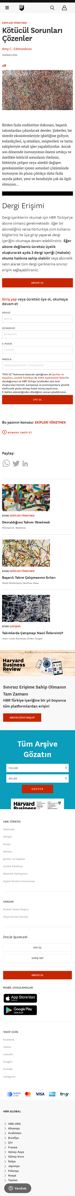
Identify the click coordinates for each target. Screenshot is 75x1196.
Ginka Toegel (34, 638)
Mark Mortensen (11, 583)
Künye (6, 844)
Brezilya (13, 1138)
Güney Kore (15, 1156)
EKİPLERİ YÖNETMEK (14, 23)
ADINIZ (6, 312)
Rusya (11, 1175)
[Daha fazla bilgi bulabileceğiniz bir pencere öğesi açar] (17, 1188)
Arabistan (14, 1133)
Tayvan (12, 1180)
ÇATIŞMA (15, 626)
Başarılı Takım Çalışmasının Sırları (29, 577)
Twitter (7, 1047)
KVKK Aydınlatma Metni (52, 377)
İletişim (7, 836)
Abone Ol (37, 282)
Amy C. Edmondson (17, 49)
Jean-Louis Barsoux (14, 638)
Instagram (9, 1076)
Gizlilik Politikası (24, 377)
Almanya (13, 1128)
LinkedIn (8, 1054)
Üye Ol (37, 947)
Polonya (13, 1171)
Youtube (8, 1069)
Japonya (13, 1166)
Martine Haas (31, 583)
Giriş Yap (37, 958)
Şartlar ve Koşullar (14, 859)
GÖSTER (37, 789)
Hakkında (8, 829)
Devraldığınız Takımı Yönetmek (26, 522)
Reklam (7, 851)
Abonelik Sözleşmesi (15, 873)
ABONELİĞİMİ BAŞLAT (22, 717)
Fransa (12, 1147)
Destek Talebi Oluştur (16, 909)
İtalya (11, 1161)
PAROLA (6, 359)
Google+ (8, 1061)
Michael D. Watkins (14, 528)
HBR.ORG (14, 1124)
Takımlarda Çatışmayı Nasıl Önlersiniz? (32, 633)
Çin (9, 1142)
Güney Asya (15, 1152)
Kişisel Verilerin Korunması (19, 881)
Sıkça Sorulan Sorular (16, 916)
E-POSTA (7, 343)
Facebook (8, 1039)
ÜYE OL (37, 399)
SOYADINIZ (8, 328)
